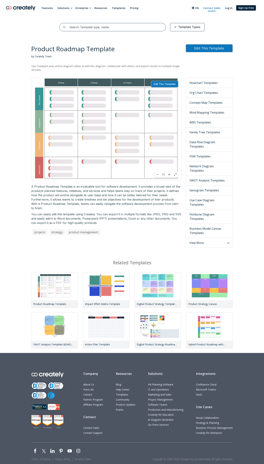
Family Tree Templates (204, 132)
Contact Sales (211, 8)
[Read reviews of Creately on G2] (54, 407)
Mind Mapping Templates (206, 112)
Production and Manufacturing (165, 409)
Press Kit (88, 389)
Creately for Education (161, 414)
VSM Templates (200, 156)
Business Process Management (214, 427)
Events (120, 409)
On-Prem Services (158, 424)
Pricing (134, 8)
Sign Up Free (246, 8)
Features (47, 8)
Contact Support (92, 433)
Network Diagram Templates (201, 168)
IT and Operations (158, 389)
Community (122, 399)
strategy (57, 232)
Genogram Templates (204, 190)
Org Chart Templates (203, 93)
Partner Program (93, 399)
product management (83, 232)
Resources (100, 8)
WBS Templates (200, 122)
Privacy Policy (63, 459)
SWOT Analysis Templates (207, 180)
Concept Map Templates (206, 103)
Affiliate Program (93, 404)
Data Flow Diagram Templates (202, 144)
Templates (118, 8)
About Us (88, 384)
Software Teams (157, 404)
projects (39, 232)
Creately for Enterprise (209, 433)
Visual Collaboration (207, 417)
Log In (229, 8)
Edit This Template (165, 84)
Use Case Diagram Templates (201, 202)
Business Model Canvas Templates (205, 231)
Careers (87, 394)
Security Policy (82, 459)
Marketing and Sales (160, 394)
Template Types (189, 27)
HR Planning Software (160, 384)
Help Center (122, 389)
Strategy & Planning (207, 422)
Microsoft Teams (206, 389)
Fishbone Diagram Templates (201, 216)
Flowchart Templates (203, 83)
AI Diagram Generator (161, 419)
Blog (118, 384)
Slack (199, 394)
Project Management (160, 399)
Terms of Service (41, 459)
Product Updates (125, 404)
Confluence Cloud (206, 384)
